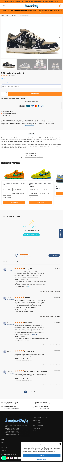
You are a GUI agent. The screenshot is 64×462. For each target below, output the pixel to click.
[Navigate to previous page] (23, 392)
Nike (7, 15)
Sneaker (34, 157)
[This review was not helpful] (58, 291)
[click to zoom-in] (32, 37)
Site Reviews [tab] (6, 262)
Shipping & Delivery (38, 425)
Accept (42, 455)
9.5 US (9, 197)
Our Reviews (36, 430)
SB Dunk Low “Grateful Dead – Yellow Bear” (40, 183)
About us (3, 445)
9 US (4, 197)
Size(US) (4, 83)
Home (2, 15)
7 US (9, 193)
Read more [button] (35, 334)
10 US (4, 189)
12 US (4, 193)
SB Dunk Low (13, 15)
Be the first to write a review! (31, 234)
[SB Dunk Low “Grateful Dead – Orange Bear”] (14, 173)
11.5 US (19, 189)
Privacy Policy (36, 420)
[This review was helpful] (55, 291)
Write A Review (54, 255)
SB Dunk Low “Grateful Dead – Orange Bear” (14, 183)
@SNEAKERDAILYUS (52, 1)
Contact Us (4, 447)
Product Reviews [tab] (17, 262)
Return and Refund (38, 423)
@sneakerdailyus (29, 125)
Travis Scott (40, 157)
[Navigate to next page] (40, 392)
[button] (59, 444)
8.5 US (22, 193)
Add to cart (35, 93)
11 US (14, 189)
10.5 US (9, 189)
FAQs (2, 442)
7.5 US (13, 193)
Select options (14, 202)
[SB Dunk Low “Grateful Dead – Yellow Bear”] (40, 173)
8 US (17, 193)
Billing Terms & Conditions (40, 417)
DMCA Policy (36, 428)
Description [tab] (31, 133)
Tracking (3, 450)
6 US (35, 193)
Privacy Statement (41, 459)
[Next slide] (59, 37)
